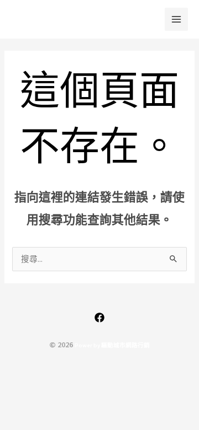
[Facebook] (99, 317)
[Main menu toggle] (176, 19)
